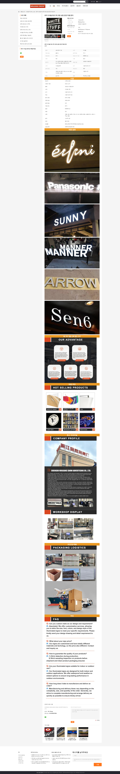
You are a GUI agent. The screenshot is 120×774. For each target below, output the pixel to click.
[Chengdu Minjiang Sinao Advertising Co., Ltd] (37, 6)
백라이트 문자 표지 (25, 44)
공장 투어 (72, 5)
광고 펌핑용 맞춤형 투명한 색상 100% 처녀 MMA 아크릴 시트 (61, 755)
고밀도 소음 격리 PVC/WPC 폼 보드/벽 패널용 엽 (61, 759)
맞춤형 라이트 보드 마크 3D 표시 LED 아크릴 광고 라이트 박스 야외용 (41, 755)
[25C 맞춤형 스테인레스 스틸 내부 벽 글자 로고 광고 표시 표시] (49, 732)
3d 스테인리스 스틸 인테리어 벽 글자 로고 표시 (61, 739)
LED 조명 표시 (23, 24)
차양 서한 (22, 18)
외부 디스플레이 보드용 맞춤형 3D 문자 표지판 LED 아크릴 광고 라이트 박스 (41, 762)
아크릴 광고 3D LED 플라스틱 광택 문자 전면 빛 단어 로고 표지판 (72, 739)
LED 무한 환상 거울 (25, 35)
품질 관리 (79, 5)
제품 (54, 5)
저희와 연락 (85, 5)
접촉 (69, 36)
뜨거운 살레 (23, 41)
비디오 (58, 5)
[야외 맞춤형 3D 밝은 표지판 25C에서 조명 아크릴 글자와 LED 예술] (83, 732)
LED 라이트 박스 (24, 29)
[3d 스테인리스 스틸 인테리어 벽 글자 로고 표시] (61, 732)
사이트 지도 (20, 762)
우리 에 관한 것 (65, 5)
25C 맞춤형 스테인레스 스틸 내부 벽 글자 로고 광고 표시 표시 (49, 739)
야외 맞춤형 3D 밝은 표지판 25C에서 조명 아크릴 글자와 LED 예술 (83, 739)
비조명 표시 (23, 26)
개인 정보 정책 (39, 772)
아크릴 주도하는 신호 (30, 11)
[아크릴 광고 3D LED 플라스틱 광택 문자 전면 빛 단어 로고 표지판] (72, 732)
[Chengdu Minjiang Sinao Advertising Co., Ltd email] (22, 53)
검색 (87, 1)
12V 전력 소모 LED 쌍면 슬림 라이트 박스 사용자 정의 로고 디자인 (40, 759)
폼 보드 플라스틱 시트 (25, 38)
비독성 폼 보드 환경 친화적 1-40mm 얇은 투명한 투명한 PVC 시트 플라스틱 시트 (61, 762)
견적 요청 (93, 1)
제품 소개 (23, 11)
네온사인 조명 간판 (25, 21)
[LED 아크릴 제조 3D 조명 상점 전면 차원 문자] (54, 26)
